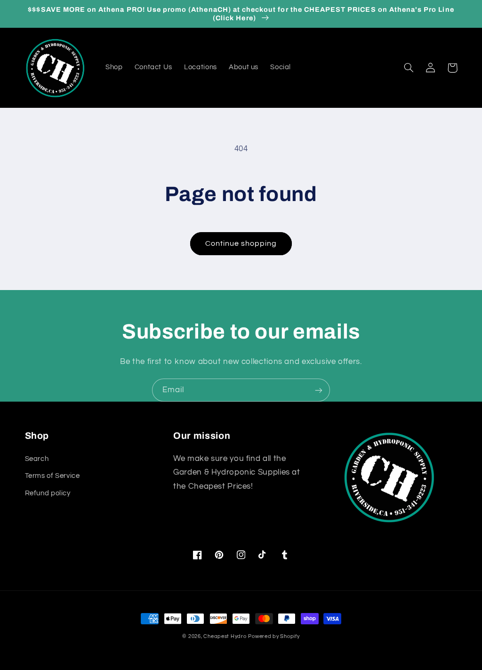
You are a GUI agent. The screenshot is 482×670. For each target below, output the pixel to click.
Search (37, 458)
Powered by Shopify (273, 636)
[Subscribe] (318, 390)
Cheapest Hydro (224, 636)
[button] (409, 68)
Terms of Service (52, 475)
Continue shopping (241, 243)
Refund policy (48, 493)
